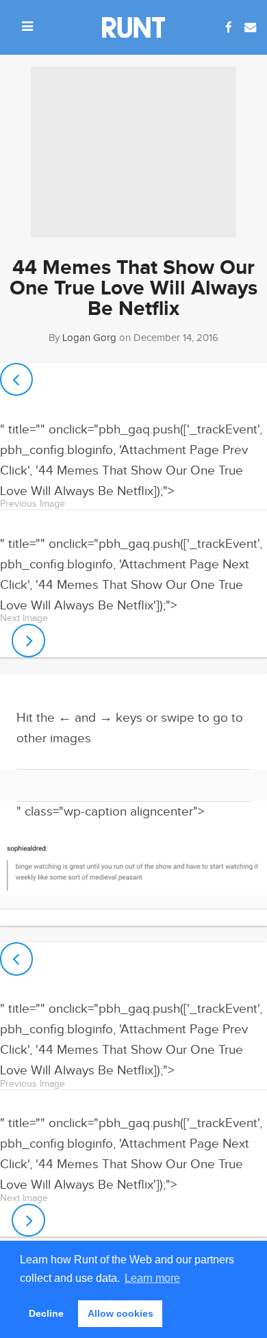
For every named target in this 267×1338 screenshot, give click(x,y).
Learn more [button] (152, 1278)
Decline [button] (46, 1313)
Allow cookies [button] (120, 1313)
